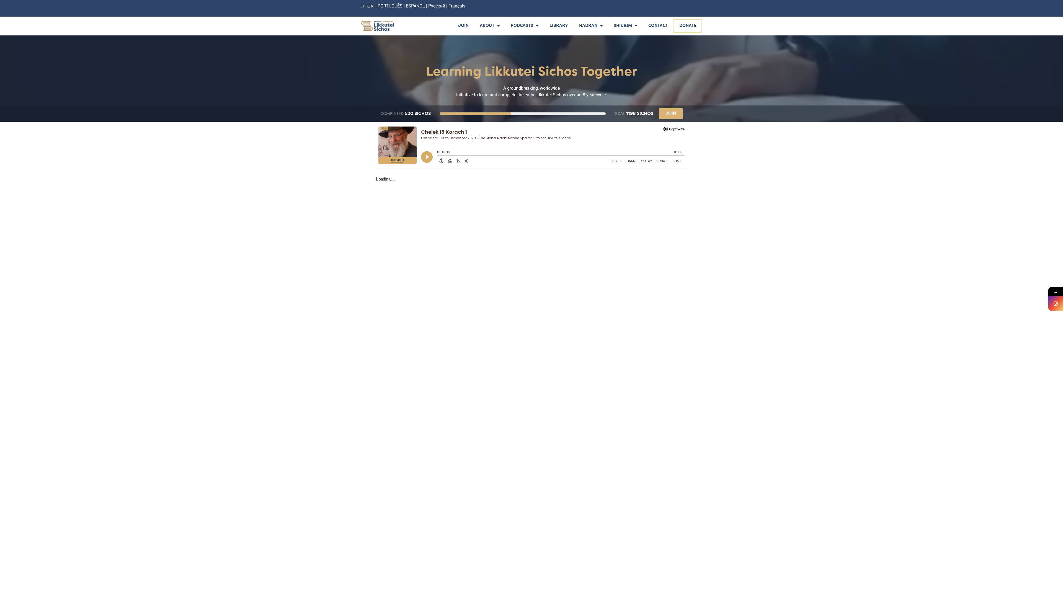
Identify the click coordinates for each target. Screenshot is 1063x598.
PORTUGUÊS (390, 6)
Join (463, 26)
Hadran (588, 26)
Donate (687, 26)
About (487, 26)
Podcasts (522, 26)
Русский (437, 6)
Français (456, 6)
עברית (367, 6)
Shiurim (623, 26)
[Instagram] (1055, 303)
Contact (658, 26)
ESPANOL (415, 6)
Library (558, 26)
